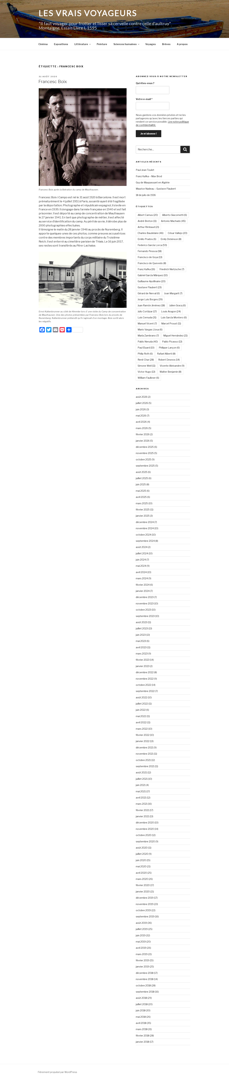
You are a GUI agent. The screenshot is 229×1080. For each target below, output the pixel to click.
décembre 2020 (145, 822)
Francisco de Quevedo (152, 263)
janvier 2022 (142, 741)
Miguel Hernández (175, 335)
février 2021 (142, 810)
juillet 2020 (142, 853)
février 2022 (142, 735)
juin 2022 (141, 709)
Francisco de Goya (150, 257)
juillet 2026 (142, 403)
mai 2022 (141, 716)
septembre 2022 (145, 691)
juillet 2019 (142, 929)
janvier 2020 (143, 891)
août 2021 (141, 772)
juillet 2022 (142, 703)
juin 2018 (141, 1010)
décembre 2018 (144, 972)
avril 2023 (141, 647)
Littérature (81, 44)
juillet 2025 (142, 478)
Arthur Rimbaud (148, 227)
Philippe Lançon (169, 347)
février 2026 (143, 434)
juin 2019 (141, 935)
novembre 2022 (145, 678)
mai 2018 (141, 1016)
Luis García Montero (174, 317)
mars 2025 (142, 503)
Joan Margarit (173, 293)
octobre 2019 (143, 910)
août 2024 (141, 547)
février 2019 (142, 960)
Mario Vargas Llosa (150, 329)
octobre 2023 (143, 609)
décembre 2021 (144, 747)
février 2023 (142, 659)
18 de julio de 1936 (146, 195)
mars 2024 (142, 578)
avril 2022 (141, 722)
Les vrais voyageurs (88, 13)
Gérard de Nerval (149, 293)
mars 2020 (142, 879)
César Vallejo (177, 233)
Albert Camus (148, 215)
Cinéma (43, 44)
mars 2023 (142, 653)
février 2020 (143, 885)
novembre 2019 (144, 904)
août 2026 (141, 396)
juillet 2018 (142, 1004)
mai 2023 (141, 641)
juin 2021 (140, 785)
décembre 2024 (145, 522)
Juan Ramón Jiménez (151, 305)
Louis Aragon (171, 311)
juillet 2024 (142, 553)
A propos (182, 44)
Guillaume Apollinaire (151, 281)
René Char (146, 359)
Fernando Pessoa (150, 251)
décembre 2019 (144, 897)
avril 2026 (141, 421)
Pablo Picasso (172, 341)
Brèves (166, 44)
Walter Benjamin (170, 371)
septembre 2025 (145, 465)
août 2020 (142, 847)
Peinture (102, 44)
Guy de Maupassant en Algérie (153, 182)
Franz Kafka (146, 269)
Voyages (150, 44)
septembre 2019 (145, 916)
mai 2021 (141, 791)
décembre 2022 (145, 672)
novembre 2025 (145, 453)
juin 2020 (141, 860)
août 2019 (141, 922)
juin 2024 (141, 559)
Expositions (61, 44)
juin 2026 (141, 409)
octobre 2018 (143, 985)
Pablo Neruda (148, 341)
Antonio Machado (173, 221)
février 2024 (143, 584)
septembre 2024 (145, 540)
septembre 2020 (145, 841)
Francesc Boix (52, 81)
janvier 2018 (142, 1041)
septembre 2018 (145, 991)
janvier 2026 (143, 440)
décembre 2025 (145, 446)
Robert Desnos (169, 359)
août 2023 (141, 622)
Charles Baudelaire (150, 233)
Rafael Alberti (166, 353)
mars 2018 (142, 1029)
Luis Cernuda (147, 317)
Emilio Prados (147, 239)
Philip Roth (145, 353)
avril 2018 (141, 1023)
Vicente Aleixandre (172, 365)
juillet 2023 (142, 628)
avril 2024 (141, 572)
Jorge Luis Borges (150, 299)
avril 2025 (141, 497)
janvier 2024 (143, 590)
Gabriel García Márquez (153, 275)
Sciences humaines (125, 44)
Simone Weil (146, 365)
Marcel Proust (171, 323)
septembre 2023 (145, 616)
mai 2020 (141, 866)
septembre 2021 (145, 766)
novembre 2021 (144, 753)
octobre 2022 (143, 684)
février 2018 (142, 1035)
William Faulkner (148, 377)
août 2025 (141, 472)
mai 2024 (141, 565)
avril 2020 (141, 872)
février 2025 (143, 509)
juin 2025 (141, 484)
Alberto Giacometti (174, 215)
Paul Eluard (146, 347)
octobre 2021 (143, 760)
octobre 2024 (143, 534)
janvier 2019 (142, 966)
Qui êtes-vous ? (145, 83)
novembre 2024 (145, 528)
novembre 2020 (145, 828)
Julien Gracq (177, 305)
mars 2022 (142, 728)
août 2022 (141, 697)
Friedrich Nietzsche (171, 269)
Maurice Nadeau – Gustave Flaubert (156, 188)
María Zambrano (148, 335)
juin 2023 (141, 634)
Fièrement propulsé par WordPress (57, 1072)
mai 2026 (141, 415)
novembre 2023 (145, 603)
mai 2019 (141, 941)
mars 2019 (142, 954)
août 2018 (141, 997)
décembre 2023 (145, 597)
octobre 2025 (143, 459)
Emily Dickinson (171, 239)
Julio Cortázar (147, 311)
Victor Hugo (146, 371)
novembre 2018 (144, 979)
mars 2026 (142, 428)
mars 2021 (141, 803)
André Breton (147, 221)
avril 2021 (141, 797)
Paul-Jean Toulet (145, 169)
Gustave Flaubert (150, 287)
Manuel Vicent (147, 323)
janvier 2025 (143, 515)
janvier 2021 (142, 816)
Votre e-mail (144, 99)
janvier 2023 (142, 666)
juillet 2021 (142, 778)
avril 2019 (141, 947)
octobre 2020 (143, 835)
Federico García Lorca (152, 245)
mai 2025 (141, 490)
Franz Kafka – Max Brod (149, 176)
